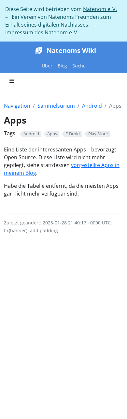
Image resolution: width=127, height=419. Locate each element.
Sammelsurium (56, 105)
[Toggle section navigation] (11, 81)
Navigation (17, 105)
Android (92, 105)
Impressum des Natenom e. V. (41, 32)
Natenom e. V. (100, 9)
